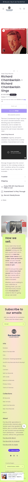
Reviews (5, 348)
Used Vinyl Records (9, 405)
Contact (5, 369)
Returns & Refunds (8, 380)
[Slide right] (17, 71)
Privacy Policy (7, 384)
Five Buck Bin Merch (9, 438)
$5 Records (6, 398)
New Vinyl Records (8, 409)
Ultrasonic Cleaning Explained (12, 359)
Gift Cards (6, 377)
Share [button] (4, 200)
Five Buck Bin (13, 471)
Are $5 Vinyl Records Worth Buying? (14, 362)
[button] (3, 9)
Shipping (3, 96)
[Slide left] (10, 71)
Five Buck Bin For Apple (10, 445)
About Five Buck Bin (9, 351)
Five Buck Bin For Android (11, 441)
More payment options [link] (14, 114)
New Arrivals (6, 401)
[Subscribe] (23, 324)
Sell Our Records (8, 373)
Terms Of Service (8, 387)
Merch (5, 412)
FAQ (4, 355)
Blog (4, 366)
